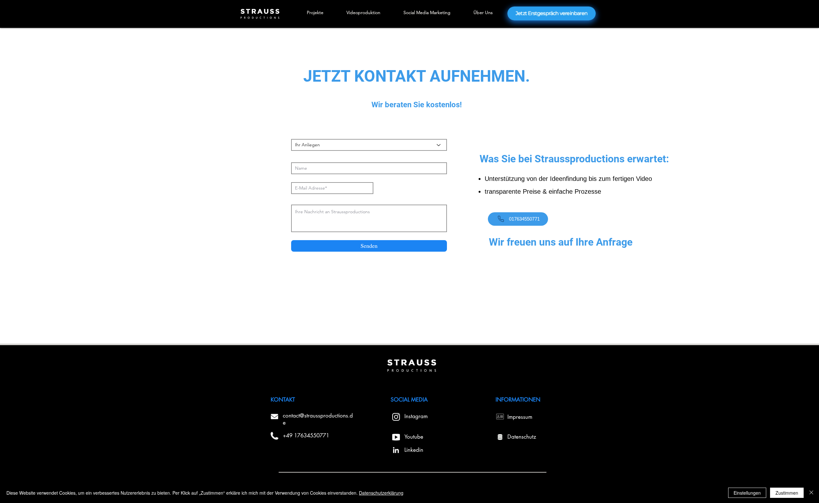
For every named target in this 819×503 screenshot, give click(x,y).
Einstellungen (747, 493)
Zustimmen (786, 493)
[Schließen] (811, 493)
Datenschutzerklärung (381, 493)
